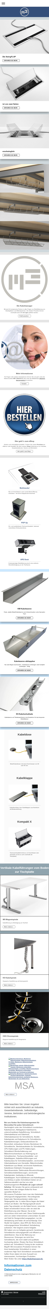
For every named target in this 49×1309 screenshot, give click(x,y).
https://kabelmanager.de (32, 1259)
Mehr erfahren (8, 927)
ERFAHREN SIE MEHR (10, 60)
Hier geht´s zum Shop (24, 451)
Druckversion (8, 1292)
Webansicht (41, 1293)
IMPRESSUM (14, 1282)
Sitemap (15, 1292)
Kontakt (24, 383)
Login (43, 1292)
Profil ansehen (23, 316)
